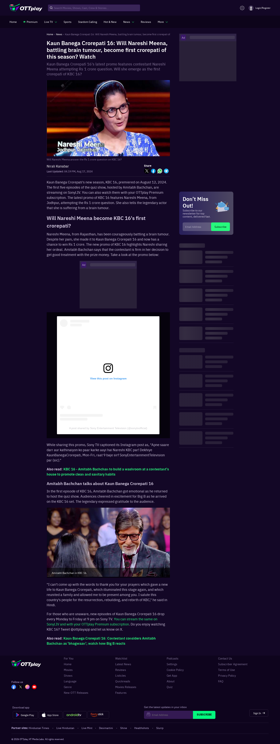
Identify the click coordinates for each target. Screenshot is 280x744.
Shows (68, 675)
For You (69, 658)
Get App (172, 675)
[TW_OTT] (20, 687)
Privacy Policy (227, 675)
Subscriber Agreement (232, 664)
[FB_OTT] (13, 687)
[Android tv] (75, 715)
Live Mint (87, 728)
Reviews (120, 670)
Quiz (170, 687)
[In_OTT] (27, 687)
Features (120, 693)
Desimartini (106, 728)
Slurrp (159, 728)
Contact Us (225, 658)
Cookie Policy (175, 670)
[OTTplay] (26, 8)
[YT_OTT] (34, 687)
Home (67, 664)
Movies (68, 670)
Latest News (123, 664)
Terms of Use (226, 670)
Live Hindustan (65, 728)
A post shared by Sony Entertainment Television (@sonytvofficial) (108, 428)
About (170, 681)
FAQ (220, 681)
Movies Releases (125, 687)
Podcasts (172, 658)
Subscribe (220, 227)
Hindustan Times (39, 728)
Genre (68, 687)
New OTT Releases (76, 693)
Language (70, 681)
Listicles (120, 675)
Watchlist (121, 658)
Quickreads (122, 681)
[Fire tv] (98, 715)
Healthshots (141, 728)
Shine (123, 728)
